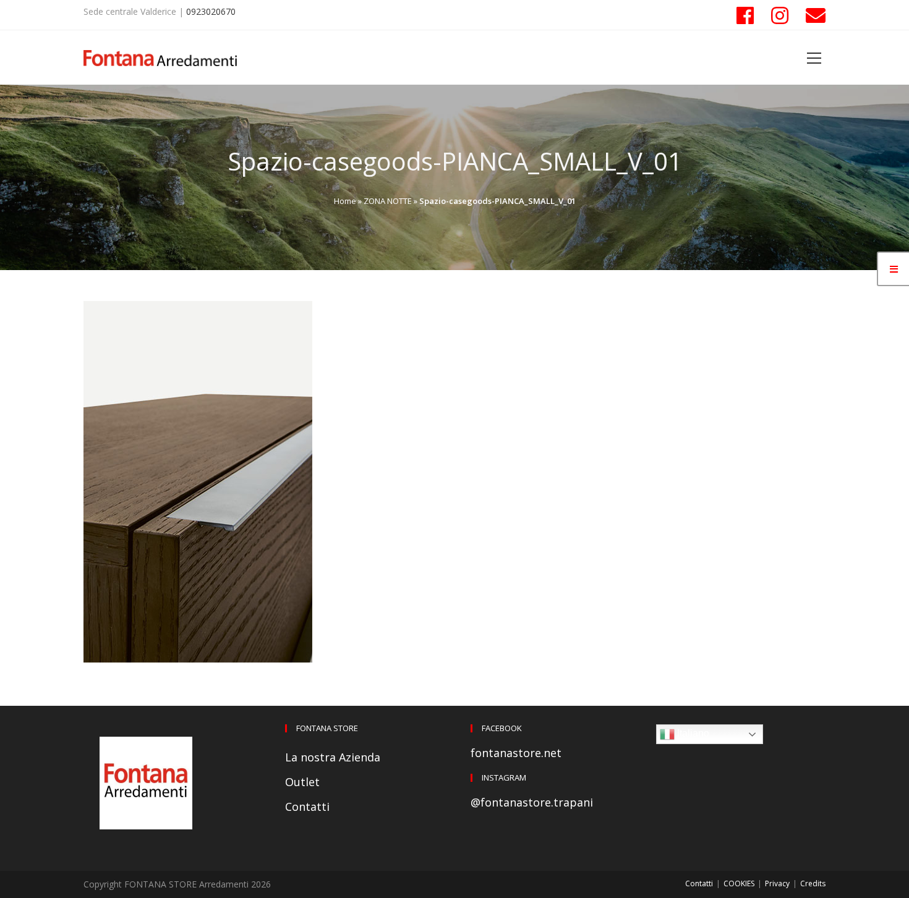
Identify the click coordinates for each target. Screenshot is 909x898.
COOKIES (738, 883)
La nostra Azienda (332, 757)
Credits (813, 883)
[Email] (811, 15)
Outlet (302, 781)
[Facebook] (745, 15)
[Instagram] (779, 15)
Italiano (692, 733)
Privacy (777, 883)
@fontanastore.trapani (532, 802)
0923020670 (211, 11)
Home (345, 200)
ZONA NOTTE (388, 200)
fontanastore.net (516, 752)
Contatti (307, 806)
